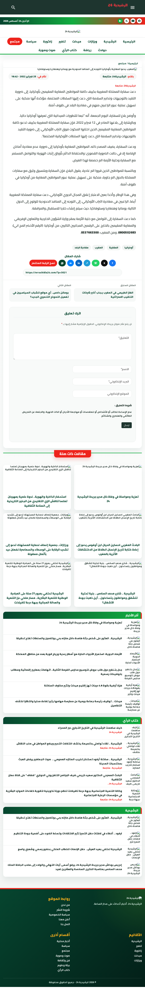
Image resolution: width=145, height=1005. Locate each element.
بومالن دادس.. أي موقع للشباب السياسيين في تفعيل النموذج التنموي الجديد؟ (41, 294)
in (79, 263)
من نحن (65, 905)
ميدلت (76, 41)
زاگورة (47, 41)
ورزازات (92, 41)
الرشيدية (110, 41)
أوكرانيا (128, 247)
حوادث (102, 50)
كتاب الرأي (69, 50)
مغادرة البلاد (81, 247)
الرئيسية (129, 41)
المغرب (99, 247)
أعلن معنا (64, 919)
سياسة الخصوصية (59, 914)
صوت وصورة (47, 50)
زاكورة (138, 950)
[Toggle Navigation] (133, 7)
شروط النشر (63, 910)
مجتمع (15, 41)
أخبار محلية (63, 941)
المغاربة (113, 247)
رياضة (87, 50)
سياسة (31, 41)
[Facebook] (139, 20)
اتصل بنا (65, 924)
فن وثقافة (63, 960)
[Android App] (120, 20)
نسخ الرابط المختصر (43, 263)
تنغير (62, 41)
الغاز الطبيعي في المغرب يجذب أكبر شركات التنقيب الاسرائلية (107, 294)
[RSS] (126, 20)
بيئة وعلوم (63, 965)
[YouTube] (132, 20)
